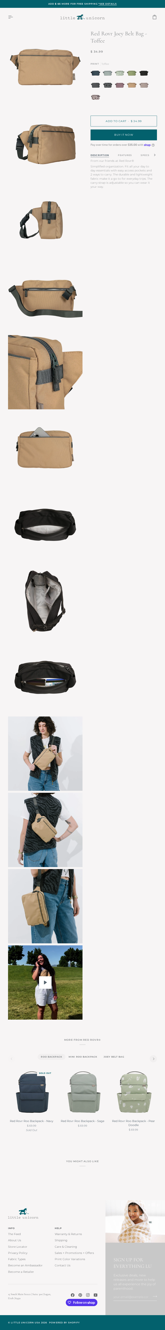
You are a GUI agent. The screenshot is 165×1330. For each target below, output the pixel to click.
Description (100, 155)
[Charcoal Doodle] (109, 86)
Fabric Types (17, 1259)
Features (125, 155)
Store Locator (17, 1246)
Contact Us (62, 1265)
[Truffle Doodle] (96, 98)
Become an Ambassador (25, 1265)
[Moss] (133, 74)
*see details (107, 3)
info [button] (11, 1228)
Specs (145, 155)
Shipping (61, 1240)
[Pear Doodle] (121, 74)
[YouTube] (95, 1295)
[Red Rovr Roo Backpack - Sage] (82, 1092)
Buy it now (123, 134)
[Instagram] (88, 1295)
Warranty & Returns (68, 1234)
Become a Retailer (21, 1271)
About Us (14, 1240)
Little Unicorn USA (25, 1322)
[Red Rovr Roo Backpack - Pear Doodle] (133, 1092)
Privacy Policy (17, 1253)
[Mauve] (121, 86)
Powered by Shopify (64, 1322)
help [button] (58, 1228)
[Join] (153, 1296)
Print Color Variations (70, 1259)
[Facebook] (72, 1295)
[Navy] (97, 74)
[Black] (145, 74)
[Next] (153, 1058)
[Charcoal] (97, 86)
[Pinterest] (80, 1295)
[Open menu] (14, 17)
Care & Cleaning (66, 1246)
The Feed (14, 1234)
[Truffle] (145, 86)
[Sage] (109, 74)
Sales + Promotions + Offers (74, 1253)
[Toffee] (133, 86)
